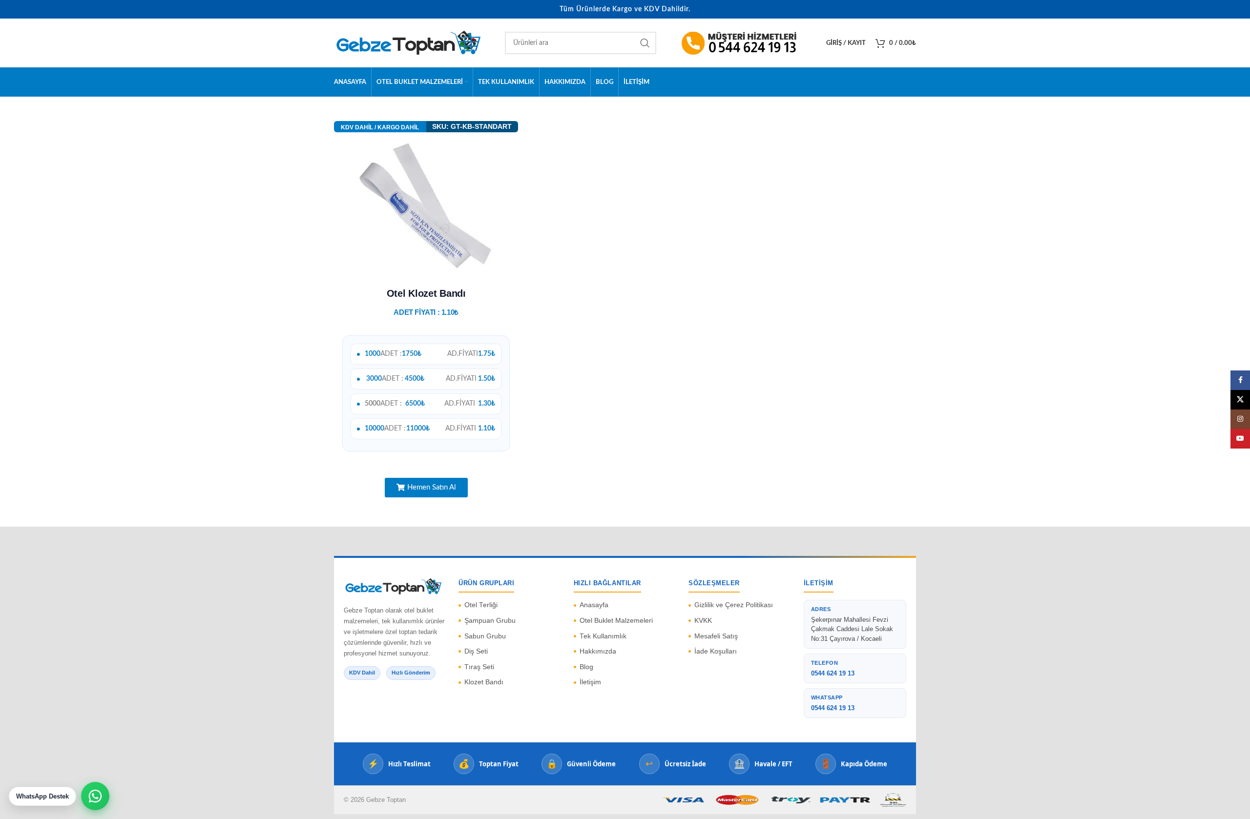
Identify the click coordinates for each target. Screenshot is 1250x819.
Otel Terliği (481, 605)
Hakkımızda (598, 651)
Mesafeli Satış (716, 636)
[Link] (744, 43)
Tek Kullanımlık (603, 636)
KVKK (703, 620)
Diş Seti (476, 651)
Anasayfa (594, 605)
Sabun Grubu (485, 636)
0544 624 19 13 (832, 673)
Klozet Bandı (483, 682)
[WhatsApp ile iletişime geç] (95, 796)
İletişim (590, 682)
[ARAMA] (645, 43)
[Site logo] (407, 43)
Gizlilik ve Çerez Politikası (733, 605)
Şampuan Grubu (490, 620)
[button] (426, 487)
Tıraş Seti (479, 667)
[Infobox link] (380, 127)
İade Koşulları (715, 651)
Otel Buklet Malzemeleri (616, 620)
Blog (586, 667)
